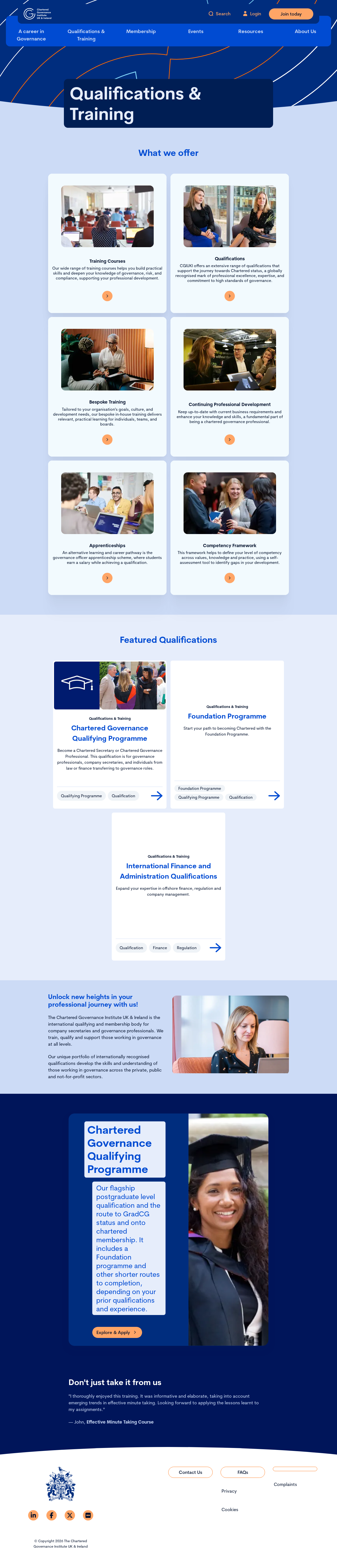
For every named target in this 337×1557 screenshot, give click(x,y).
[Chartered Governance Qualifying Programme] (157, 796)
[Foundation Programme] (274, 796)
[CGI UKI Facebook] (51, 1515)
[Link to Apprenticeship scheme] (107, 578)
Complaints (285, 1484)
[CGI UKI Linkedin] (33, 1515)
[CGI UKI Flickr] (88, 1515)
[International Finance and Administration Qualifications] (215, 948)
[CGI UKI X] (70, 1515)
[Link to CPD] (230, 439)
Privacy (229, 1491)
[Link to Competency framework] (230, 578)
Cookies (230, 1509)
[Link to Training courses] (107, 296)
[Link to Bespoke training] (107, 439)
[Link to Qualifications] (230, 296)
